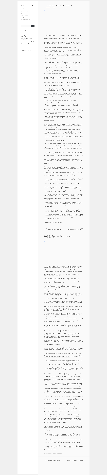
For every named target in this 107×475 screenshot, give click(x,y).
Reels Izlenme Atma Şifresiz (25, 15)
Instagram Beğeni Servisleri (25, 11)
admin (54, 6)
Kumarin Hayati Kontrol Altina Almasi (27, 41)
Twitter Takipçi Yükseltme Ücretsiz (26, 19)
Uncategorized (59, 222)
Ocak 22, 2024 (48, 6)
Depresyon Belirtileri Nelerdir (26, 33)
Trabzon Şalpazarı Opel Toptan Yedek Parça (52, 229)
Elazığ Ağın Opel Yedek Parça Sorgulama (75, 229)
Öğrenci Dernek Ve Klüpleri (27, 6)
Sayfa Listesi (22, 17)
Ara (21, 23)
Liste (21, 13)
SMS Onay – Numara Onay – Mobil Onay (75, 460)
